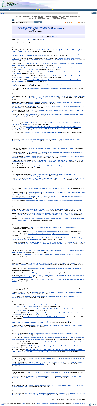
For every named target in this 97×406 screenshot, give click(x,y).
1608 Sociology (28, 30)
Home (3, 10)
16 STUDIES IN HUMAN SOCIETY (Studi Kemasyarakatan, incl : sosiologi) (41, 28)
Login (2, 13)
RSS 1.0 (75, 22)
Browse (28, 10)
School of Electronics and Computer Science (47, 403)
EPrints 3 (23, 403)
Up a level (17, 20)
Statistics (19, 10)
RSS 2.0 (82, 22)
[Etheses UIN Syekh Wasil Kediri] (10, 8)
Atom (68, 22)
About (11, 10)
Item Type (54, 36)
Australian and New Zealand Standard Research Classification (34, 27)
